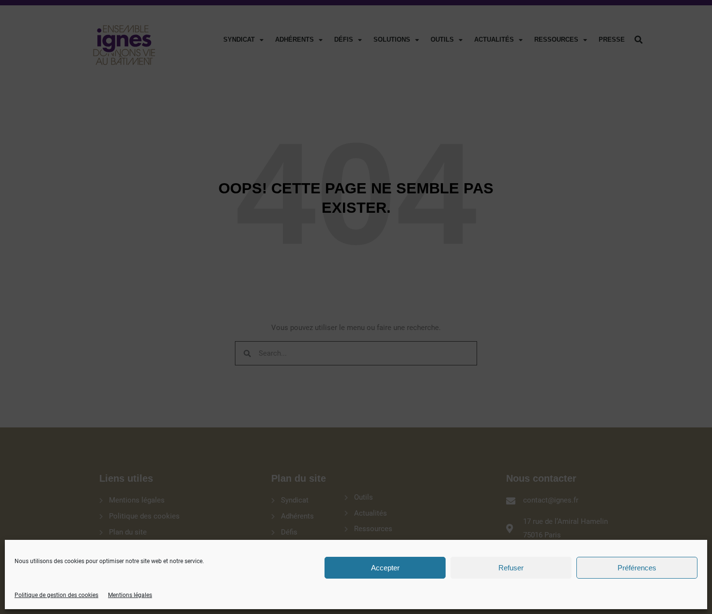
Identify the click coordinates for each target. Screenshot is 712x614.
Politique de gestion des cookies (56, 595)
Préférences (637, 568)
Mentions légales (130, 595)
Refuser (511, 568)
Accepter (385, 568)
